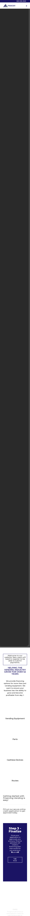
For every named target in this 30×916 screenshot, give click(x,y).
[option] (15, 845)
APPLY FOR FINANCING (15, 890)
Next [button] (18, 852)
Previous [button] (12, 852)
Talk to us (15, 874)
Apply (15, 909)
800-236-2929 (21, 1)
